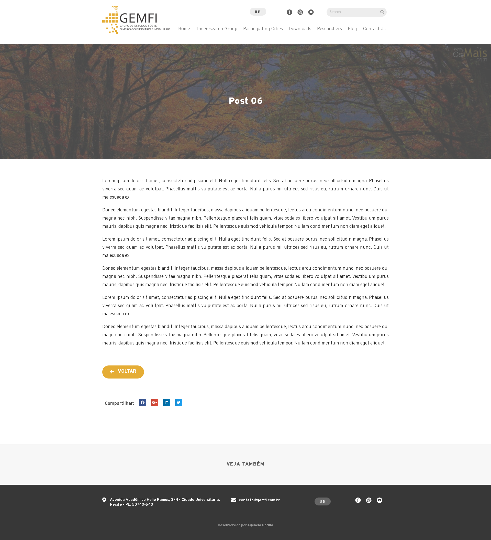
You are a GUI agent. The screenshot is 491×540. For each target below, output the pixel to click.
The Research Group (216, 29)
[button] (258, 12)
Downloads (300, 29)
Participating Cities (263, 29)
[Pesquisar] (382, 12)
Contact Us (374, 29)
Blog (352, 29)
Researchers (329, 29)
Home (184, 29)
